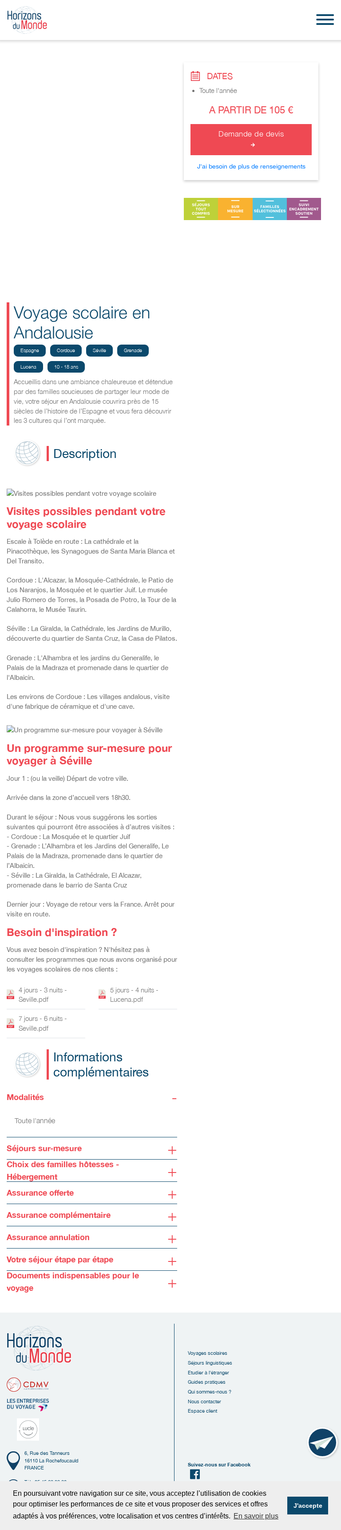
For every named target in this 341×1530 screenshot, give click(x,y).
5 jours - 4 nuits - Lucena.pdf (134, 995)
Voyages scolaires (207, 1353)
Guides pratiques (207, 1382)
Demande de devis (251, 133)
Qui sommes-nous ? (209, 1391)
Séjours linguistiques (210, 1362)
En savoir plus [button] (256, 1516)
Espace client (202, 1411)
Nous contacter (204, 1401)
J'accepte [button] (307, 1505)
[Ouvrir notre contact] (323, 1443)
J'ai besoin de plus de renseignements (251, 166)
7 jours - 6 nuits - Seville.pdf (43, 1023)
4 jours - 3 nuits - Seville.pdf (43, 995)
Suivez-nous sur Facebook (219, 1464)
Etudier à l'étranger (208, 1372)
